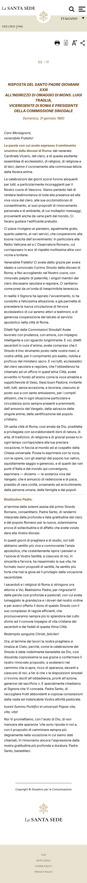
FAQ (43, 854)
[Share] (83, 43)
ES (40, 62)
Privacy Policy (44, 871)
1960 (20, 26)
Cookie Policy (43, 866)
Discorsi (9, 26)
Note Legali (43, 860)
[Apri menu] (81, 9)
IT (47, 62)
